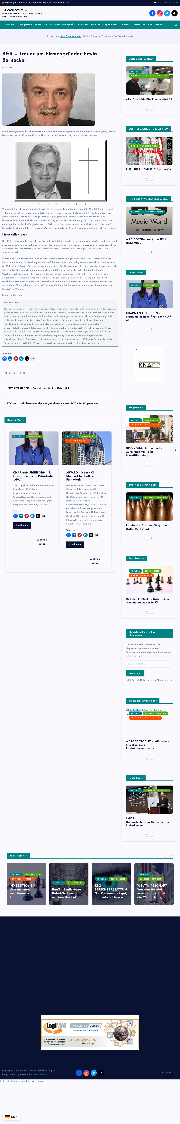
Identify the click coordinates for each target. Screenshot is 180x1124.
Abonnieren (135, 673)
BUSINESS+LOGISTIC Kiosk (144, 146)
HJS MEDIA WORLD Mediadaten (147, 212)
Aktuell (18, 436)
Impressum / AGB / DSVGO (148, 25)
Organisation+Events (157, 790)
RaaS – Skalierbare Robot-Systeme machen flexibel (23, 893)
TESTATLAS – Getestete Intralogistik (54, 25)
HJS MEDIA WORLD (167, 3)
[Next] (152, 108)
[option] (149, 84)
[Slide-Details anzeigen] (149, 363)
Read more (22, 525)
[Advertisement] (86, 968)
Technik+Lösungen (77, 441)
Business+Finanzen (155, 497)
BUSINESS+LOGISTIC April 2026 (148, 169)
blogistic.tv (151, 420)
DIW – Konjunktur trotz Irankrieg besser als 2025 (153, 893)
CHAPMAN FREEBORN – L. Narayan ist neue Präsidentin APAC (148, 317)
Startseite (9, 25)
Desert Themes (40, 1075)
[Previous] (147, 108)
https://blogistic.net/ (70, 36)
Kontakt (126, 25)
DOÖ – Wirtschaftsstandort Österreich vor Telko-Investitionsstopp (145, 452)
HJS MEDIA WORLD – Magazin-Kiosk (98, 25)
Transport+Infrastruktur (145, 425)
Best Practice (152, 571)
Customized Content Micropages (149, 76)
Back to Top (170, 1073)
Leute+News (8, 67)
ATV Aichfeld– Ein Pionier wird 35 (149, 99)
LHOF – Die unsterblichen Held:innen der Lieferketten (148, 822)
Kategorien (24, 25)
